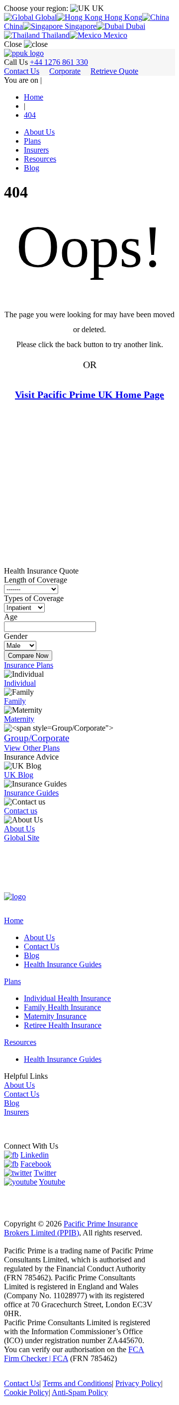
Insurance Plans (28, 665)
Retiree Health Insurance (62, 1025)
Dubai (134, 26)
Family (15, 701)
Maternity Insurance (55, 1016)
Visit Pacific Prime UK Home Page (89, 394)
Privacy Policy (138, 1383)
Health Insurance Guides (62, 964)
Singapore (79, 26)
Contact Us (21, 71)
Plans (32, 141)
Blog (31, 168)
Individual (20, 683)
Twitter (45, 1173)
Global (45, 17)
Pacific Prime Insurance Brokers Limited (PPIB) (71, 1228)
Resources (40, 159)
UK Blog (18, 775)
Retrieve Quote (114, 71)
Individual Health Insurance (67, 998)
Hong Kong (122, 17)
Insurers (36, 150)
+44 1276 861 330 (59, 62)
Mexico (114, 35)
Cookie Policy (26, 1392)
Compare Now (28, 655)
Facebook (35, 1164)
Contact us (20, 810)
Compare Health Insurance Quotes (88, 424)
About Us (39, 132)
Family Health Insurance (62, 1007)
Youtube (52, 1182)
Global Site (21, 837)
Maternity (19, 719)
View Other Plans (32, 748)
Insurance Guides (31, 793)
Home (13, 920)
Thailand (55, 35)
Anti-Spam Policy (80, 1392)
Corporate (65, 71)
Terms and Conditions (77, 1383)
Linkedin (34, 1155)
